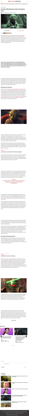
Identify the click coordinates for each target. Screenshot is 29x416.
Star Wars (9, 35)
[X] (4, 33)
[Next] (26, 336)
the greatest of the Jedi (19, 96)
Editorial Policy (22, 30)
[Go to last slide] (1, 336)
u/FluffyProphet (7, 180)
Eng (3, 12)
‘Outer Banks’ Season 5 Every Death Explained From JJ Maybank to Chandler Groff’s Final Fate (19, 402)
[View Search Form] (27, 1)
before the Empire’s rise (5, 96)
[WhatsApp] (9, 33)
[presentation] (6, 331)
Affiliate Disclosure (24, 411)
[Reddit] (8, 33)
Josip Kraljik (4, 340)
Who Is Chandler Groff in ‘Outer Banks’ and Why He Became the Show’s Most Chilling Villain (20, 376)
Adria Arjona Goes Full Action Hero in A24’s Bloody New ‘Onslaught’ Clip (6, 337)
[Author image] (1, 12)
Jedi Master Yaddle (8, 258)
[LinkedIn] (5, 33)
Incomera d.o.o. (20, 414)
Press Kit (7, 411)
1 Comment (14, 12)
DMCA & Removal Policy (17, 411)
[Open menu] (1, 1)
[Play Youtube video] (14, 285)
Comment (14, 179)
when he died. (3, 199)
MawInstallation (14, 183)
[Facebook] (3, 33)
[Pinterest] (7, 33)
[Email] (10, 33)
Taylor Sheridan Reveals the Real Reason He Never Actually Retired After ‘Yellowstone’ (20, 383)
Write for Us (4, 411)
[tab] (13, 345)
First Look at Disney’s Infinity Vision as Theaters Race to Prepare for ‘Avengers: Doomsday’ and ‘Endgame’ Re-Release (19, 395)
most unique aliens (21, 35)
